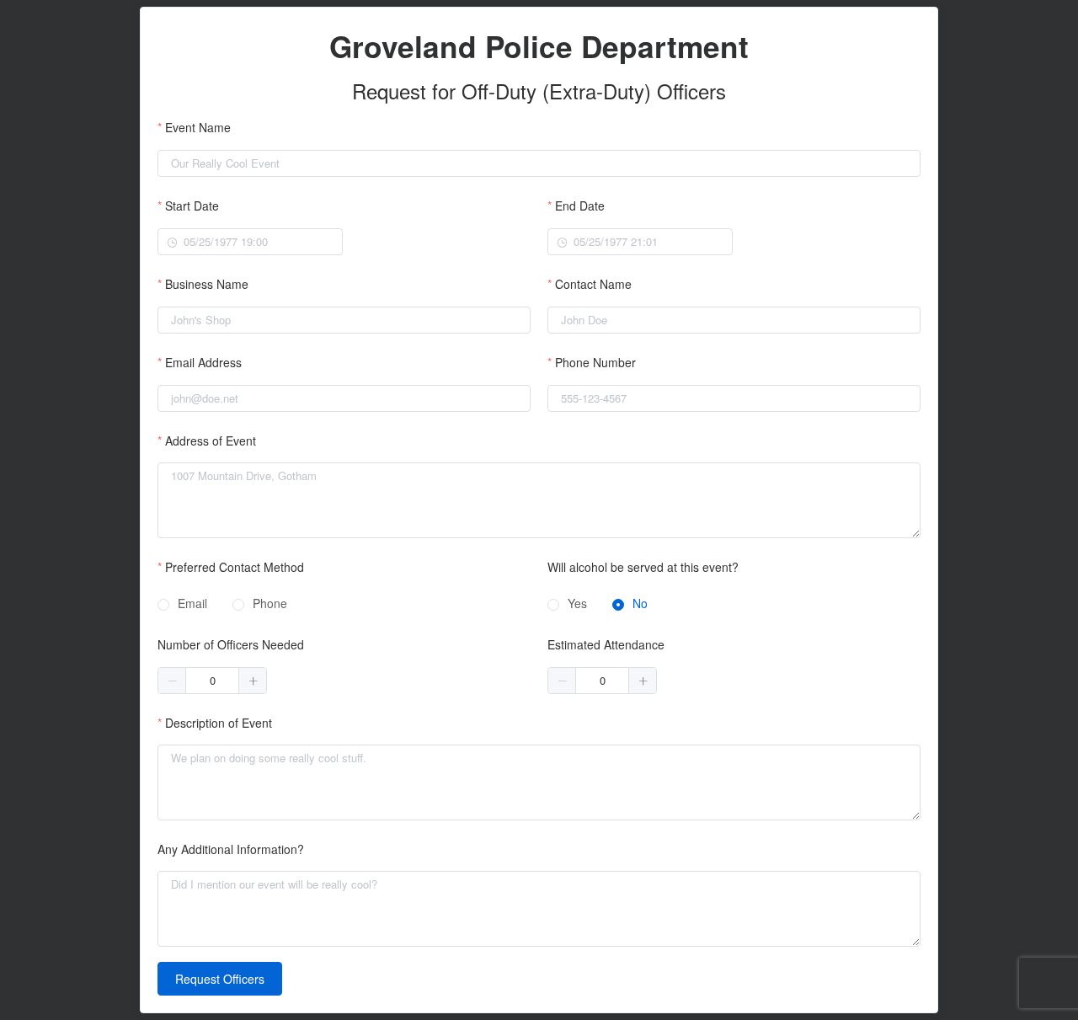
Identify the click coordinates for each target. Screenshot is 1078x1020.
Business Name (206, 283)
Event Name (198, 127)
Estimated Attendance (605, 644)
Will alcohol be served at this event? (643, 566)
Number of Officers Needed (230, 644)
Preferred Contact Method (234, 566)
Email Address (203, 362)
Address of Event (210, 440)
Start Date (192, 205)
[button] (172, 680)
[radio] (182, 604)
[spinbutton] (212, 680)
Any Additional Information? (230, 849)
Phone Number (595, 362)
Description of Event (218, 722)
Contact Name (593, 283)
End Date (580, 205)
